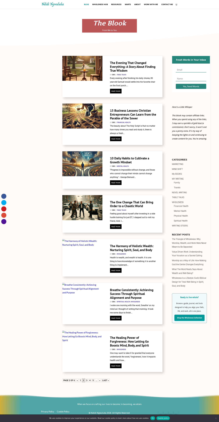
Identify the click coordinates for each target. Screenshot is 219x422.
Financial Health (124, 122)
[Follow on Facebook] (161, 412)
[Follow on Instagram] (171, 412)
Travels (177, 187)
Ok (153, 418)
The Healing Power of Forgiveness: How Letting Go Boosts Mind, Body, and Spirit (129, 341)
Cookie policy (163, 418)
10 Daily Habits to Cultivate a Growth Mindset (129, 160)
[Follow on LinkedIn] (176, 412)
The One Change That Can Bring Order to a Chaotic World (131, 204)
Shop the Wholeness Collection (189, 318)
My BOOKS (177, 174)
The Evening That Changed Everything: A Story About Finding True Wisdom (132, 67)
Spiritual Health (123, 302)
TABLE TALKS (121, 75)
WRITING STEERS (180, 225)
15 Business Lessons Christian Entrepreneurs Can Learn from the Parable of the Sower (133, 114)
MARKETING (177, 164)
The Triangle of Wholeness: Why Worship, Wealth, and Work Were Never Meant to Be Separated (189, 243)
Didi (113, 75)
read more (115, 91)
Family (177, 182)
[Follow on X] (166, 412)
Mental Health (123, 166)
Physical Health (181, 216)
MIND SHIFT (177, 169)
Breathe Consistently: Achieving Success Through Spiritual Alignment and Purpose (131, 294)
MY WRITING (178, 179)
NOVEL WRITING (179, 192)
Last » (105, 380)
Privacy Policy (47, 412)
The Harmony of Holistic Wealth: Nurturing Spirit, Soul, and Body (131, 248)
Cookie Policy (63, 412)
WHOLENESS (121, 254)
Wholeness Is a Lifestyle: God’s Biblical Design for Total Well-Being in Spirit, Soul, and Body (189, 282)
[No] (216, 418)
